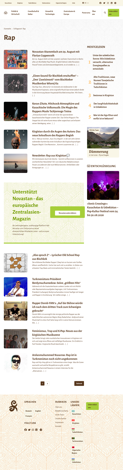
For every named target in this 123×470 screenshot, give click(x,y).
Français (28, 416)
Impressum (59, 422)
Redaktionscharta (61, 411)
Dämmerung (98, 151)
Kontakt (58, 426)
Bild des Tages (94, 130)
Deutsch (28, 411)
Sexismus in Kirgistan (103, 95)
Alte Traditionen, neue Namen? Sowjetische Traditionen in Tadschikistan (104, 82)
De (85, 3)
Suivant (79, 383)
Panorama (86, 13)
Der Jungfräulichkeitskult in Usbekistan (106, 105)
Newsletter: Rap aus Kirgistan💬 (51, 155)
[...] (78, 65)
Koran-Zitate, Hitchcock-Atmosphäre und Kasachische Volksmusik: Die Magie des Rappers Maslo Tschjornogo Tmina (55, 107)
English (38, 411)
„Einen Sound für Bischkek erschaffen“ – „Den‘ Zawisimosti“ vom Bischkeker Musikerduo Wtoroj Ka (55, 79)
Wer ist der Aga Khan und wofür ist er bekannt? (105, 117)
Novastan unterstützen (67, 213)
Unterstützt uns (113, 12)
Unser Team (59, 415)
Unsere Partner (60, 419)
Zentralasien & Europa (69, 12)
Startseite (7, 29)
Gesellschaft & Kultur (33, 12)
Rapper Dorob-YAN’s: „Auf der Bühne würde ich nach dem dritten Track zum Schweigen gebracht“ (57, 307)
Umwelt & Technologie (50, 12)
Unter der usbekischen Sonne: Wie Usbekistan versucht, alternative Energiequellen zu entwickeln (104, 62)
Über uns (94, 12)
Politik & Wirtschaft (15, 12)
